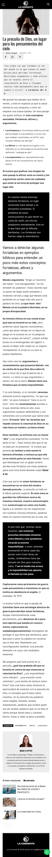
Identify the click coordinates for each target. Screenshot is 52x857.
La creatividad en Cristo (29, 811)
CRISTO (32, 726)
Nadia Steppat (11, 53)
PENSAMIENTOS (21, 726)
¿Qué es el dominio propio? (31, 799)
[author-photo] (26, 747)
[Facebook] (5, 57)
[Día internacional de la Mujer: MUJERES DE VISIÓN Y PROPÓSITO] (9, 789)
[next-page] (8, 824)
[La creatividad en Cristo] (9, 814)
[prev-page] (4, 824)
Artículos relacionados (12, 780)
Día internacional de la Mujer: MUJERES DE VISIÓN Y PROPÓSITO (31, 789)
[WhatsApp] (12, 57)
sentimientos (42, 726)
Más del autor (29, 780)
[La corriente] (26, 4)
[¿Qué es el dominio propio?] (9, 802)
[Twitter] (20, 57)
